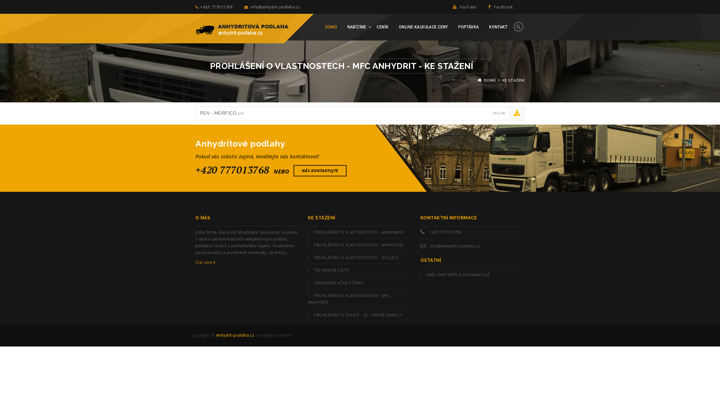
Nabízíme (356, 27)
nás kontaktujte (320, 170)
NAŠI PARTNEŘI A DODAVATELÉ (457, 274)
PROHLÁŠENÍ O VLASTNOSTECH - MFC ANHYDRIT (349, 299)
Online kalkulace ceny (423, 27)
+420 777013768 (216, 7)
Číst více (204, 262)
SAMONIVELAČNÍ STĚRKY (339, 282)
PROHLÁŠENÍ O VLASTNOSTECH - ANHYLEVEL (359, 245)
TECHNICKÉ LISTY (331, 270)
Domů (331, 27)
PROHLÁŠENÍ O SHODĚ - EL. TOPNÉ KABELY (357, 315)
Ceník (382, 27)
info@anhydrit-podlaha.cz (274, 7)
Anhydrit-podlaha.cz (235, 335)
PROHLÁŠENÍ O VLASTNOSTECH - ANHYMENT (359, 232)
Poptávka (468, 27)
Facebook (502, 7)
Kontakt (498, 27)
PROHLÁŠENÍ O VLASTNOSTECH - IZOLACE (356, 257)
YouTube (467, 7)
